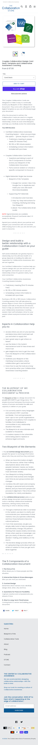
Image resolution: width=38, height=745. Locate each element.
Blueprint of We (10, 398)
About (6, 644)
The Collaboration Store (15, 739)
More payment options (19, 93)
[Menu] (34, 6)
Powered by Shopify (29, 739)
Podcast (7, 654)
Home (6, 629)
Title (4, 74)
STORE (6, 660)
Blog (5, 649)
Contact (7, 665)
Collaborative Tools (11, 639)
